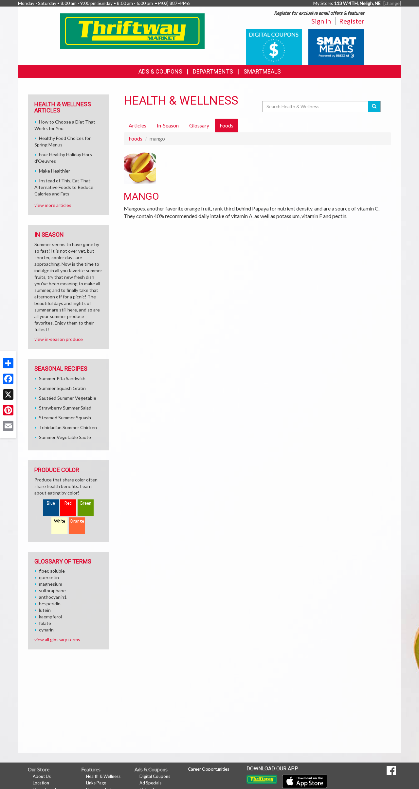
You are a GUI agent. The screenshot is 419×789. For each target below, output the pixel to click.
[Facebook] (8, 378)
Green (85, 503)
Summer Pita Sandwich (62, 378)
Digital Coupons (154, 776)
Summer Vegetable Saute (65, 437)
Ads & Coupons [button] (160, 71)
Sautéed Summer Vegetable (67, 398)
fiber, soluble (52, 571)
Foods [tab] (226, 125)
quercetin (49, 577)
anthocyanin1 (53, 597)
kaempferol (50, 616)
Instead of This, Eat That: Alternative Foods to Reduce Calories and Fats (63, 187)
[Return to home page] (132, 30)
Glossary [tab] (199, 125)
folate (45, 623)
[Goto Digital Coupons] (274, 46)
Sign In (321, 21)
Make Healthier (54, 171)
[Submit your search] (374, 106)
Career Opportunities (208, 769)
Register (351, 21)
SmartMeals (262, 71)
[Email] (8, 425)
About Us (42, 776)
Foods (135, 138)
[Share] (8, 363)
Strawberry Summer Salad (65, 408)
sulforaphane (52, 590)
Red (68, 503)
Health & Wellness (103, 776)
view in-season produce (58, 339)
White (59, 521)
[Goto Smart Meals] (336, 46)
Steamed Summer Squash (65, 417)
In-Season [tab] (168, 125)
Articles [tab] (137, 125)
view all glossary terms (57, 639)
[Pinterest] (8, 410)
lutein (45, 610)
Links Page (96, 782)
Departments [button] (213, 71)
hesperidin (50, 603)
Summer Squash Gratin (62, 388)
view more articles (52, 205)
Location (41, 782)
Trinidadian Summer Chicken (68, 427)
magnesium (50, 584)
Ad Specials (150, 782)
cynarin (46, 629)
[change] (392, 3)
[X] (8, 394)
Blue (51, 503)
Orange (77, 521)
